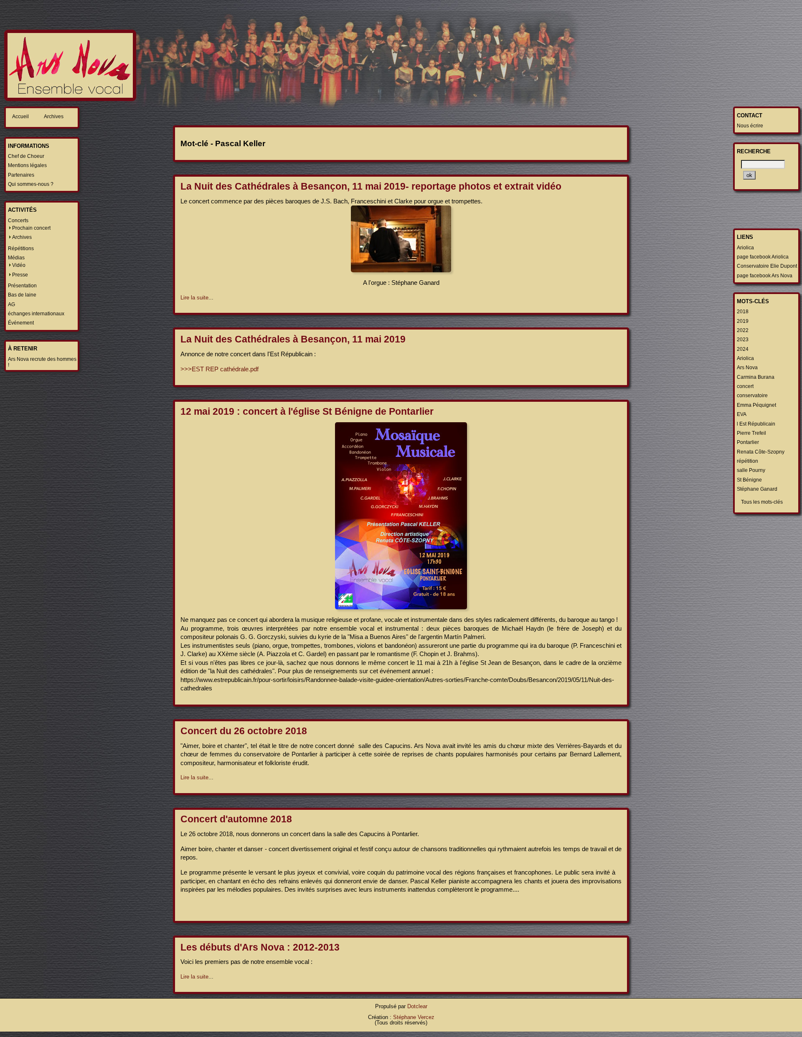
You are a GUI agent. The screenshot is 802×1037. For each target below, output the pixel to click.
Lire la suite (194, 297)
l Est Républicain (756, 424)
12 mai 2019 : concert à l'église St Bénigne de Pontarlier (307, 411)
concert (745, 386)
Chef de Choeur (26, 156)
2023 (743, 339)
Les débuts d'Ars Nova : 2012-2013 (260, 947)
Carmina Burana (755, 377)
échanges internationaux (36, 314)
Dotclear (417, 1006)
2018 (743, 311)
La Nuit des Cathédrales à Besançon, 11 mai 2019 (293, 339)
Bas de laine (22, 295)
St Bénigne (749, 480)
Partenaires (21, 175)
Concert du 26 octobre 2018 (243, 730)
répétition (747, 461)
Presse (20, 275)
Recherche (754, 151)
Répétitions (21, 248)
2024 (743, 349)
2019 (743, 321)
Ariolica (745, 248)
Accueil (20, 116)
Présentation (22, 286)
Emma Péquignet (756, 405)
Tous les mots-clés (762, 502)
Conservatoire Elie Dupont (767, 266)
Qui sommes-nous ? (30, 184)
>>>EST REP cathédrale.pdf (219, 369)
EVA (741, 414)
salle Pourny (751, 470)
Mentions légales (27, 165)
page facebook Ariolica (763, 257)
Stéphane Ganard (757, 489)
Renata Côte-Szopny (760, 452)
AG (11, 304)
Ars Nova (747, 367)
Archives (53, 116)
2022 (743, 330)
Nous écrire (750, 126)
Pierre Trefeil (751, 433)
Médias (16, 258)
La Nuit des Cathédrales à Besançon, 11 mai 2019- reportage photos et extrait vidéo (370, 186)
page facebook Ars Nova (764, 276)
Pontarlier (748, 442)
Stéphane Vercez (413, 1017)
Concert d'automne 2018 (236, 819)
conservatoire (752, 395)
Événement (21, 323)
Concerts (18, 220)
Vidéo (18, 265)
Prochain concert (31, 228)
